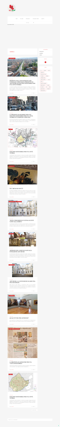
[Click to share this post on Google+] (34, 93)
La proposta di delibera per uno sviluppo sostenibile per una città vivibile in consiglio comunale (21, 116)
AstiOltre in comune (12, 58)
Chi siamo (21, 18)
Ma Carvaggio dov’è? (16, 188)
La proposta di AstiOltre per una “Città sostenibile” (21, 362)
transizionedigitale (43, 90)
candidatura (42, 72)
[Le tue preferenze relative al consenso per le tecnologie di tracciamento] (58, 425)
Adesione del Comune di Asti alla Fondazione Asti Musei (21, 251)
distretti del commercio (43, 83)
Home (17, 18)
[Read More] (28, 121)
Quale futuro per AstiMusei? (19, 318)
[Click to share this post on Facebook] (32, 93)
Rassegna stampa (36, 18)
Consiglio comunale (43, 79)
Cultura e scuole (19, 201)
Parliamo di (28, 18)
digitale (42, 81)
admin (13, 124)
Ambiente (11, 129)
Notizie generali (42, 51)
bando (49, 70)
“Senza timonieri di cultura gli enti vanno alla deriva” (22, 221)
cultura (49, 79)
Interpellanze (11, 233)
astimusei (45, 70)
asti (41, 70)
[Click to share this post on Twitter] (33, 93)
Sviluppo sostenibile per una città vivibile (21, 152)
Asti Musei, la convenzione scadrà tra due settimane (22, 281)
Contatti (42, 18)
